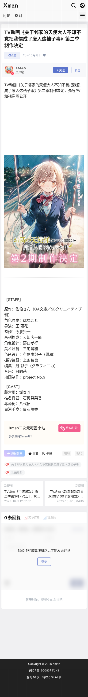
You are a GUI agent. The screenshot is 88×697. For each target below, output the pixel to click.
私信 (77, 70)
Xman (56, 664)
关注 (62, 70)
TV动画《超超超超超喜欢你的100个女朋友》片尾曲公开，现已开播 (66, 496)
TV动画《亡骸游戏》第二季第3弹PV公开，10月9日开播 (21, 496)
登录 (44, 562)
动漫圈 (12, 55)
